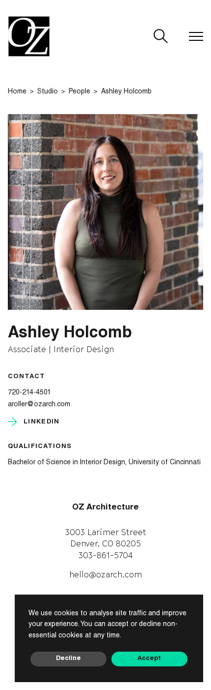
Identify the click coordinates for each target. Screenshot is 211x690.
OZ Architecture (105, 508)
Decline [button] (68, 659)
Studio (47, 92)
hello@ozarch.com (105, 574)
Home (17, 92)
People (79, 92)
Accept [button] (149, 659)
